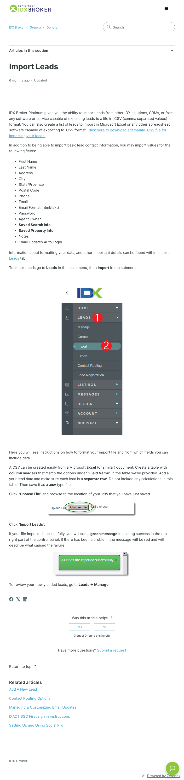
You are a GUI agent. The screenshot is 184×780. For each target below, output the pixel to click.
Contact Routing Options (30, 698)
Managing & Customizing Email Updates (42, 707)
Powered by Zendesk (163, 776)
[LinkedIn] (25, 599)
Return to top (20, 666)
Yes (79, 627)
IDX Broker (17, 27)
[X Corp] (18, 599)
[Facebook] (11, 599)
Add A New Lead (23, 689)
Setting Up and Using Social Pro (36, 725)
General (35, 27)
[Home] (30, 8)
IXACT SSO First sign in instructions (39, 716)
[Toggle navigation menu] (166, 8)
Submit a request (111, 650)
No (104, 627)
